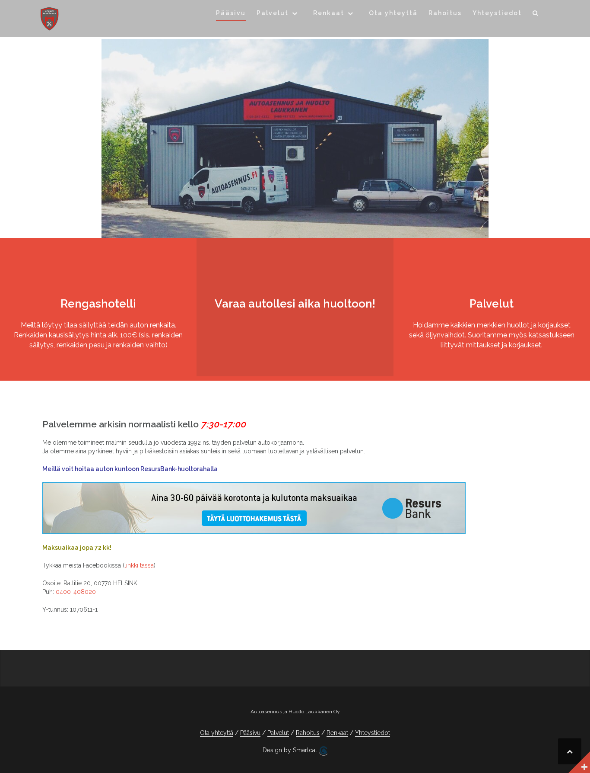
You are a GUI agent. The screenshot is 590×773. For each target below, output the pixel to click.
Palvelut (273, 13)
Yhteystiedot (497, 13)
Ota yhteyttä (393, 13)
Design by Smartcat (291, 750)
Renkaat (328, 13)
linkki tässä (139, 565)
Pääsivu (231, 13)
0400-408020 (76, 591)
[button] (536, 14)
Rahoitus (445, 13)
